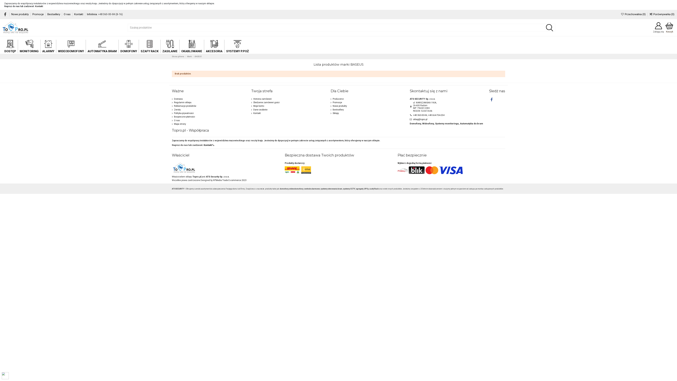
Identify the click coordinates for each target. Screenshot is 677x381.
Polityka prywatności (184, 113)
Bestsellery (54, 14)
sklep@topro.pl (420, 119)
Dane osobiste (260, 109)
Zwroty (177, 109)
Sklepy (336, 113)
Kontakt (39, 6)
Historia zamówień (262, 99)
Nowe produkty (20, 14)
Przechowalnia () (635, 14)
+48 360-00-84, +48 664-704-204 (428, 115)
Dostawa (178, 99)
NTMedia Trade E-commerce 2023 (229, 180)
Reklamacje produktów (185, 106)
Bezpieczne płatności (184, 117)
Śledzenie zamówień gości (266, 102)
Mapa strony (180, 124)
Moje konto (258, 106)
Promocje (38, 14)
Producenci (338, 99)
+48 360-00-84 (106, 14)
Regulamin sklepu (182, 102)
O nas (67, 14)
